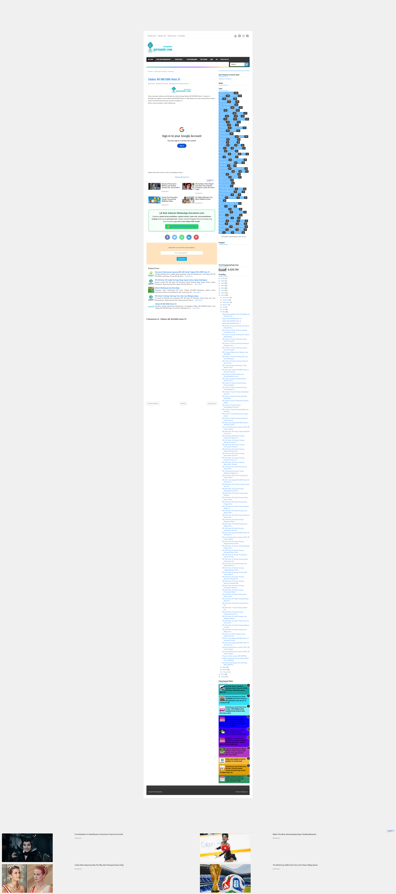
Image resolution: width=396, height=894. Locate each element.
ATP (236, 194)
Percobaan (203, 59)
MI (239, 116)
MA (244, 171)
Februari (226, 672)
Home (151, 59)
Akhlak (221, 197)
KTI (237, 171)
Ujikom (231, 206)
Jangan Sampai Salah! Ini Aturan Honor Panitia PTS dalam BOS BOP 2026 (234, 779)
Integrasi (222, 139)
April (224, 667)
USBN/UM (230, 98)
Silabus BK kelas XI (182, 177)
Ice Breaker (223, 127)
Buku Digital (225, 59)
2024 (223, 283)
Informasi (234, 95)
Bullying (222, 122)
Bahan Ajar (231, 156)
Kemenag (186, 83)
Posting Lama (212, 403)
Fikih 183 (240, 113)
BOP (243, 154)
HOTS (240, 188)
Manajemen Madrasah (226, 162)
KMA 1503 (222, 229)
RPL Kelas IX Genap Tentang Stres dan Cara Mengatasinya (177, 296)
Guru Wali (232, 197)
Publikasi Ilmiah (224, 180)
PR (236, 218)
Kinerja (232, 229)
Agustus (225, 304)
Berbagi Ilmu (159, 791)
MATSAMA (222, 174)
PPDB (221, 148)
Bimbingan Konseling (177, 83)
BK (216, 59)
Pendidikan (178, 59)
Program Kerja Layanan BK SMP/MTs (234, 656)
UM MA (242, 136)
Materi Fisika (223, 177)
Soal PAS (238, 232)
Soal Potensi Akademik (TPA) (228, 203)
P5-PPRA (235, 177)
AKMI (232, 145)
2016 (223, 677)
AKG (233, 101)
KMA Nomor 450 (224, 133)
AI (232, 165)
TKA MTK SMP (223, 154)
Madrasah (233, 174)
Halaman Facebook (225, 79)
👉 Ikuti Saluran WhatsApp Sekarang (181, 226)
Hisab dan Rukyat (238, 168)
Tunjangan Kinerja (225, 113)
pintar (230, 119)
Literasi (222, 215)
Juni (224, 309)
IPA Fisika (222, 130)
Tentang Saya (151, 36)
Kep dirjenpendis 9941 (226, 191)
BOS (220, 156)
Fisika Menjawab (192, 59)
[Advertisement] (62, 14)
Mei (224, 312)
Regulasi (222, 142)
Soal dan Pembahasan (163, 59)
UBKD (221, 119)
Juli (224, 307)
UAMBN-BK (241, 119)
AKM (211, 59)
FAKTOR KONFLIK (239, 226)
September (226, 302)
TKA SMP (234, 154)
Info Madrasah (224, 212)
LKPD (241, 229)
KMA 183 (233, 130)
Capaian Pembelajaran (226, 188)
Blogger (244, 236)
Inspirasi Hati (223, 159)
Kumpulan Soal (238, 159)
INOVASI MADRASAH (225, 171)
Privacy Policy (172, 36)
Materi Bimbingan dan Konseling (167, 288)
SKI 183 (221, 151)
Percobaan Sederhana (226, 136)
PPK (220, 232)
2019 (223, 295)
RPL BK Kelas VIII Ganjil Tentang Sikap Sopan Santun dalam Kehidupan (181, 280)
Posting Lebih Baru (153, 403)
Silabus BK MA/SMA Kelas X (231, 323)
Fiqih (231, 116)
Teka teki (233, 220)
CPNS (241, 223)
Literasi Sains (234, 215)
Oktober (225, 300)
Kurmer (221, 116)
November (226, 297)
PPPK (239, 191)
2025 (223, 281)
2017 (223, 674)
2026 (223, 278)
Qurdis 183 (238, 148)
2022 (223, 288)
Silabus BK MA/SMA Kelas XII (166, 304)
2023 (223, 285)
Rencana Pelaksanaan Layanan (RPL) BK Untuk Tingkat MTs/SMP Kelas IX (182, 272)
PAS (220, 98)
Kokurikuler (238, 212)
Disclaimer (181, 36)
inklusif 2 (222, 145)
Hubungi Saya (162, 36)
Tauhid (221, 206)
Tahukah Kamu (237, 127)
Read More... (189, 276)
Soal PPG (231, 151)
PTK (240, 162)
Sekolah (222, 220)
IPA (239, 145)
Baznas (221, 223)
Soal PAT (233, 142)
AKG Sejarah (223, 209)
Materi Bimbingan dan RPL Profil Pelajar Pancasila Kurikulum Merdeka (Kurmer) (236, 732)
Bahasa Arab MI (224, 186)
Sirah (228, 232)
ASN (233, 125)
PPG (229, 148)
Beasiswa (232, 223)
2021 (223, 290)
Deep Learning (224, 226)
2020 (223, 293)
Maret (225, 669)
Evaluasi (235, 209)
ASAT (242, 220)
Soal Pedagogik (224, 194)
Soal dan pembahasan (226, 104)
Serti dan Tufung (225, 183)
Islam (221, 110)
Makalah (233, 139)
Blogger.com (245, 791)
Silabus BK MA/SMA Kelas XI (231, 321)
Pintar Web (222, 165)
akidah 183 (232, 110)
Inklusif (233, 122)
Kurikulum (222, 125)
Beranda (183, 403)
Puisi (220, 200)
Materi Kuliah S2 (224, 218)
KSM (242, 197)
